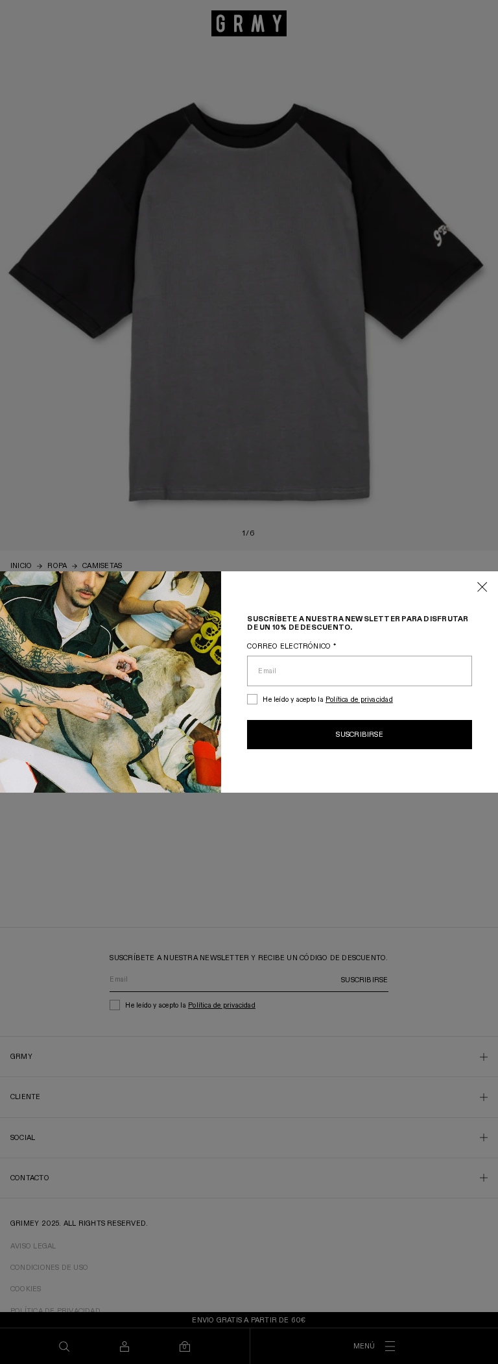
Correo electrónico (291, 646)
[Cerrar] (482, 588)
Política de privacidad (359, 699)
